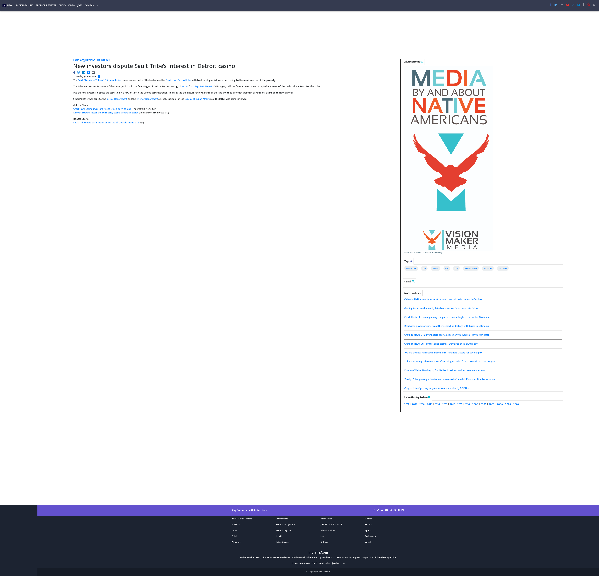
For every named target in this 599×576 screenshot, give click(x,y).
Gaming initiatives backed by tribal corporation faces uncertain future (441, 308)
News (10, 5)
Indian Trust (326, 519)
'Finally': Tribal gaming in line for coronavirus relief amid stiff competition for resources (450, 379)
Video (71, 5)
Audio (62, 5)
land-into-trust (471, 268)
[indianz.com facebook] (550, 5)
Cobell (234, 536)
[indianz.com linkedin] (578, 5)
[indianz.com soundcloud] (561, 5)
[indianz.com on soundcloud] (382, 510)
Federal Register (46, 5)
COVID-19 (89, 5)
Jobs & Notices (328, 530)
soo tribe (503, 268)
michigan (488, 268)
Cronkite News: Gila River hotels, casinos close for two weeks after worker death (446, 335)
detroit (435, 268)
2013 (444, 404)
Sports (368, 530)
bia (424, 268)
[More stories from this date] (99, 76)
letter (185, 86)
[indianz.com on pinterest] (395, 510)
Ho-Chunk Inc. (328, 557)
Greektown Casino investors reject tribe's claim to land (102, 109)
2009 (475, 404)
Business (236, 524)
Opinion (368, 519)
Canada (235, 530)
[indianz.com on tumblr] (584, 5)
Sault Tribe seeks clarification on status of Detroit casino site (106, 123)
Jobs (79, 5)
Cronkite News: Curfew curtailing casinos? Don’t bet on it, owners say (440, 344)
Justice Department (117, 99)
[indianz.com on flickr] (594, 5)
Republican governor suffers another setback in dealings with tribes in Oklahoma (446, 326)
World (368, 542)
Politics (368, 524)
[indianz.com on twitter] (378, 510)
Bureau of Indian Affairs (197, 99)
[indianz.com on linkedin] (403, 510)
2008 (483, 404)
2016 (422, 404)
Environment (282, 519)
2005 (508, 404)
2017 (414, 404)
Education (236, 542)
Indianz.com (324, 572)
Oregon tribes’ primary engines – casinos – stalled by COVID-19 (436, 388)
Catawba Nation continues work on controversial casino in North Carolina (443, 299)
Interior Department (147, 99)
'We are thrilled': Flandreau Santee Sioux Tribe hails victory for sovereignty (443, 353)
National (324, 542)
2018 (406, 404)
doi (446, 268)
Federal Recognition (285, 524)
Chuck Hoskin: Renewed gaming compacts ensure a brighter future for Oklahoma (446, 317)
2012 (452, 404)
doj (456, 268)
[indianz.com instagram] (573, 5)
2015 (429, 404)
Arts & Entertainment (242, 519)
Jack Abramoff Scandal (331, 524)
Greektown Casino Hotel (178, 80)
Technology (370, 536)
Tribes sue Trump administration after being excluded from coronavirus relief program (450, 362)
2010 (467, 404)
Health (279, 536)
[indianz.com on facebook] (374, 510)
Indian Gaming (24, 5)
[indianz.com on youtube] (567, 5)
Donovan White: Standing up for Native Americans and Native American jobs (444, 370)
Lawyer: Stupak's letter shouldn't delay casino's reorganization (105, 113)
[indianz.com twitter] (555, 5)
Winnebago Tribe (388, 557)
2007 (491, 404)
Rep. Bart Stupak (203, 86)
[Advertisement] (167, 35)
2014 (437, 404)
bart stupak (411, 268)
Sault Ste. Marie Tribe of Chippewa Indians (100, 80)
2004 (516, 404)
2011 (459, 404)
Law (322, 536)
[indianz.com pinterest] (588, 5)
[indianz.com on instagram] (391, 510)
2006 (500, 404)
